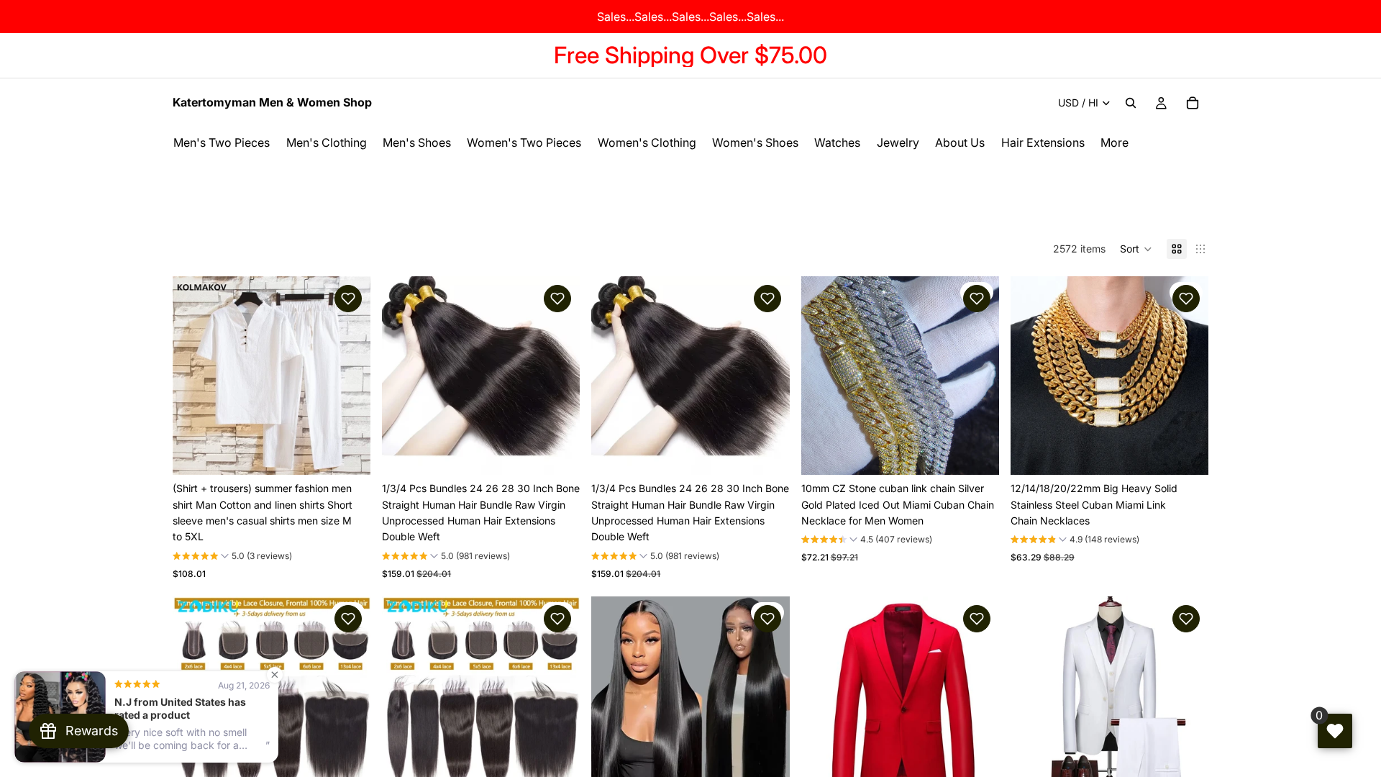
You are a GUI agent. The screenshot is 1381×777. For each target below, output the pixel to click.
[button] (1136, 249)
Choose (360, 452)
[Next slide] (348, 375)
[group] (232, 557)
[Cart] (1192, 103)
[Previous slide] (194, 375)
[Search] (1131, 103)
